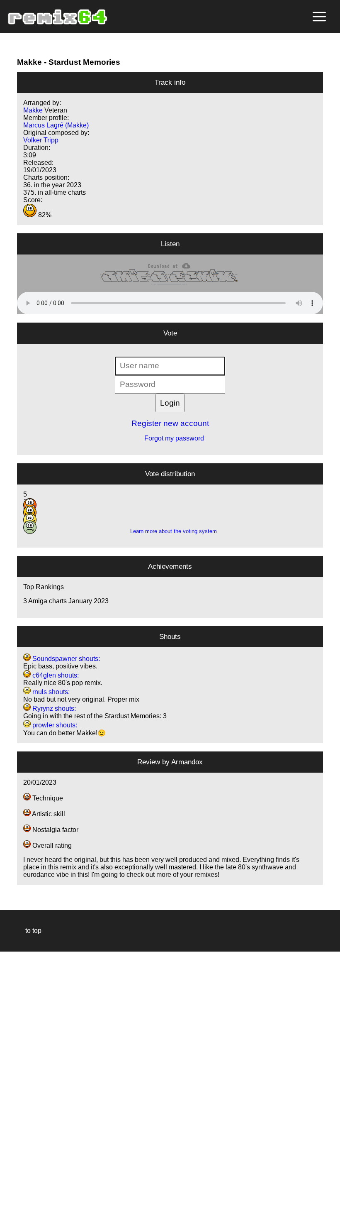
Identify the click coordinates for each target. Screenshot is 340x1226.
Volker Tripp (40, 140)
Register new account (170, 423)
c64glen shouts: (55, 675)
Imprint (10, 1207)
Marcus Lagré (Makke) (56, 125)
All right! (8, 1194)
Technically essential (16, 1088)
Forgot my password (170, 438)
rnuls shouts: (50, 691)
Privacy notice (11, 1218)
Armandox (187, 762)
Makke (29, 62)
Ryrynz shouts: (53, 708)
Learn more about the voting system (170, 531)
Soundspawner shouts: (65, 658)
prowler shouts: (54, 725)
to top (29, 930)
